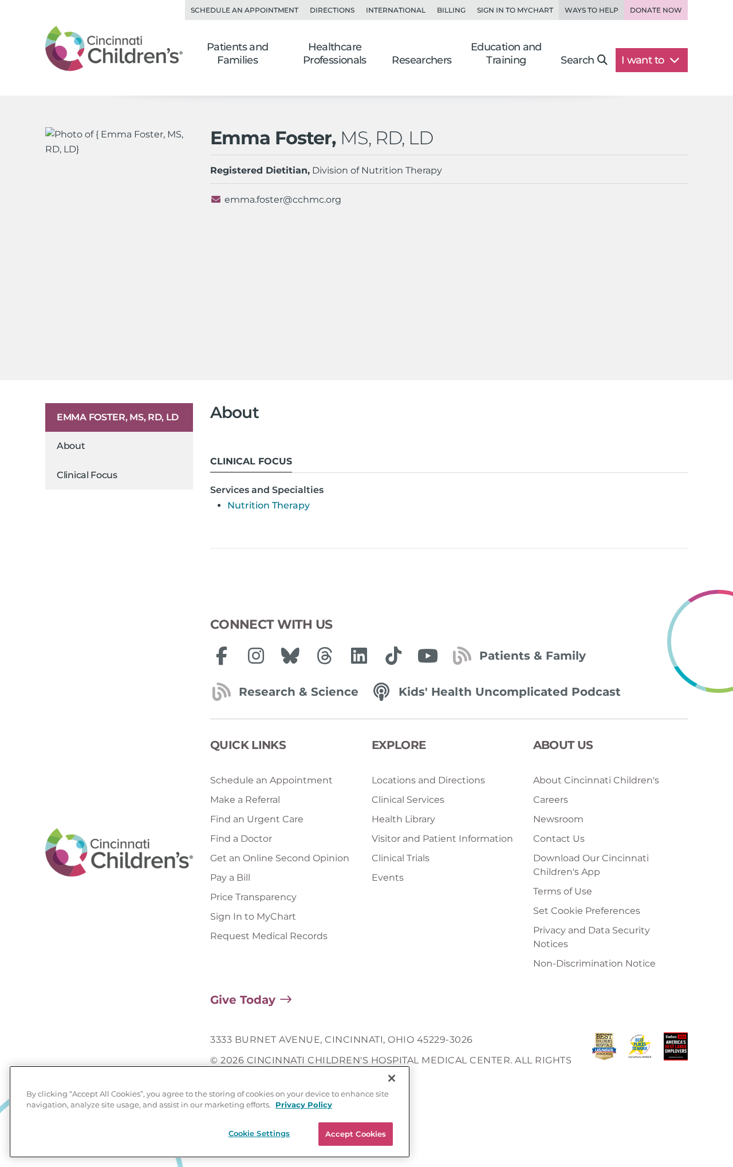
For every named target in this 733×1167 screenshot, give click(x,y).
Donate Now (656, 10)
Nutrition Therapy (268, 505)
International (395, 10)
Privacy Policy (303, 1105)
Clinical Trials (400, 858)
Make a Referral (245, 799)
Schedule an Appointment (244, 10)
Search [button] (577, 60)
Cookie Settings (259, 1133)
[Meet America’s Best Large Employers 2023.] (676, 1060)
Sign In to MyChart (253, 916)
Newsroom (558, 819)
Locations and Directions (428, 780)
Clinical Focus (87, 475)
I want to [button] (644, 60)
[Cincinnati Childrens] (119, 853)
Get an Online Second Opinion (279, 858)
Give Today (242, 1000)
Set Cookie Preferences (586, 910)
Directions (332, 10)
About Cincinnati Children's (596, 780)
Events (388, 877)
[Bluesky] (290, 656)
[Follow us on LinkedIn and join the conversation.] (359, 656)
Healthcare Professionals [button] (334, 53)
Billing (451, 10)
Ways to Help (591, 10)
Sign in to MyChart (515, 10)
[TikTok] (393, 656)
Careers (550, 799)
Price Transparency (253, 897)
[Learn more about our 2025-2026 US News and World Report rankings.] (604, 1060)
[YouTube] (427, 656)
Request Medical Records (269, 936)
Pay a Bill (230, 877)
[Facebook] (221, 656)
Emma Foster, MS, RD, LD (118, 417)
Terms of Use (562, 891)
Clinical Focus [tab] (251, 461)
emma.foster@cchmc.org (282, 199)
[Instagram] (256, 656)
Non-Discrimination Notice (594, 963)
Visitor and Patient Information (442, 838)
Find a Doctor (241, 838)
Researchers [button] (421, 60)
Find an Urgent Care (257, 819)
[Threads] (324, 656)
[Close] (391, 1078)
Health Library (403, 819)
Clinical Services (408, 799)
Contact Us (559, 838)
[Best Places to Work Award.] (640, 1060)
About (71, 445)
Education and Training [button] (506, 53)
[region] (209, 1112)
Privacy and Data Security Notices (591, 937)
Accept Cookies (356, 1133)
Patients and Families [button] (238, 53)
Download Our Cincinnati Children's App (591, 865)
